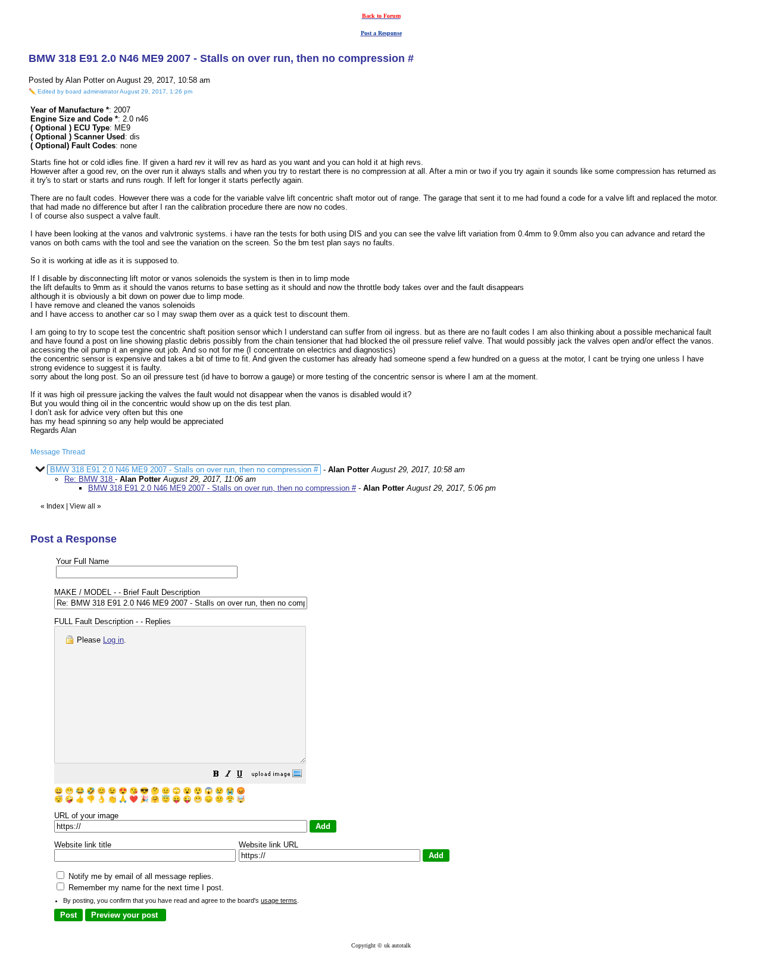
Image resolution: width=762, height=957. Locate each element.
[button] (216, 775)
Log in (113, 639)
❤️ (133, 799)
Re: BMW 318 (89, 479)
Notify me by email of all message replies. (140, 876)
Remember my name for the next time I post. (145, 887)
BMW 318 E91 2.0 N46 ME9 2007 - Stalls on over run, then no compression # (222, 488)
